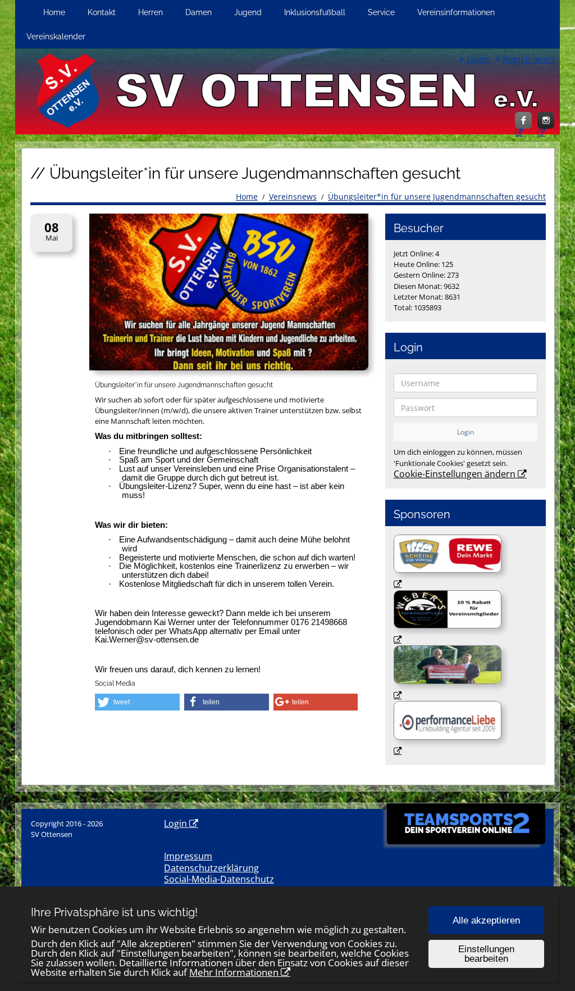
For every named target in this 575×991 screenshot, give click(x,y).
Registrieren (527, 59)
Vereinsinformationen (456, 12)
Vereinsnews (293, 196)
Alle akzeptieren (486, 920)
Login (477, 59)
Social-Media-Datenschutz (219, 879)
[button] (137, 702)
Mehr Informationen (234, 972)
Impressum (188, 856)
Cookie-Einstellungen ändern (454, 474)
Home (54, 12)
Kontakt (102, 12)
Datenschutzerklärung (211, 868)
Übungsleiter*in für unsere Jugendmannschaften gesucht (437, 196)
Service (381, 12)
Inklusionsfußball (314, 12)
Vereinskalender (55, 36)
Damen (198, 12)
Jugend (248, 12)
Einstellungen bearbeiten (486, 954)
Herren (150, 12)
